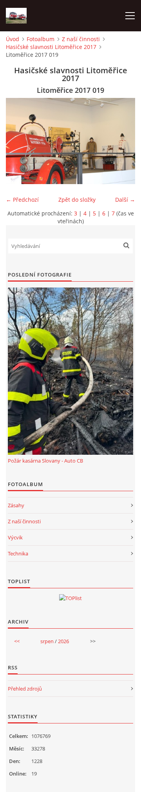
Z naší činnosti (81, 39)
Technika (18, 553)
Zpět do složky (77, 199)
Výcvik (15, 537)
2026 (63, 641)
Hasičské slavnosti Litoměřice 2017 (51, 47)
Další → (125, 199)
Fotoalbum (40, 39)
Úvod (12, 39)
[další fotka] (122, 141)
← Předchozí (22, 199)
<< (17, 641)
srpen (47, 641)
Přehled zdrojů (25, 688)
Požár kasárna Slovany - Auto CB (45, 460)
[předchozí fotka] (18, 141)
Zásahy (16, 505)
